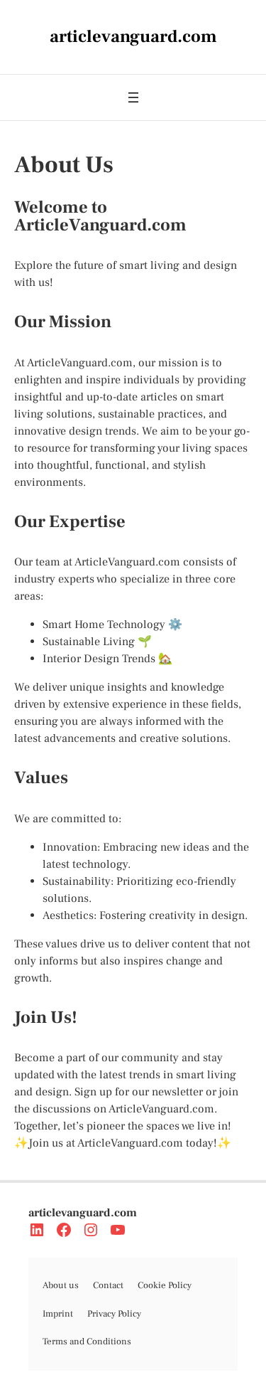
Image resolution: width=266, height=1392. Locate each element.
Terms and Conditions (87, 1341)
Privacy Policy (114, 1313)
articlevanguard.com (82, 1213)
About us (61, 1285)
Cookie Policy (165, 1285)
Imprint (58, 1313)
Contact (108, 1285)
